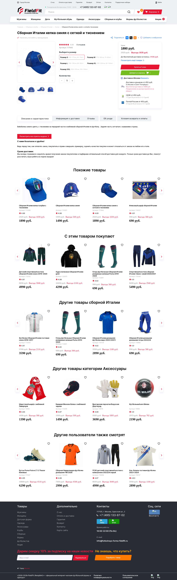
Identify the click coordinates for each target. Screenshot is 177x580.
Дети (47, 19)
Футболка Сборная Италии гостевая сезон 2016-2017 (34, 339)
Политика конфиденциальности (102, 576)
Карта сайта (62, 530)
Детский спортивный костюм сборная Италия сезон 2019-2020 (33, 273)
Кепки (57, 27)
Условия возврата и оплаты (134, 118)
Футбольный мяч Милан (139, 404)
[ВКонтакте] (127, 37)
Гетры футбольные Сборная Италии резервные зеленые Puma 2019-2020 (107, 274)
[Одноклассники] (135, 37)
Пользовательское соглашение (130, 576)
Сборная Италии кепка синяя (68, 206)
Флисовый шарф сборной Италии (143, 206)
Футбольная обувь (63, 19)
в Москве (136, 78)
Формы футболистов (136, 19)
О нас (53, 2)
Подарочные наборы (122, 2)
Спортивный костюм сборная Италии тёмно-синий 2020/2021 (142, 273)
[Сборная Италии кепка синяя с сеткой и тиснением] (36, 62)
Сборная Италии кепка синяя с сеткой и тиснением (105, 207)
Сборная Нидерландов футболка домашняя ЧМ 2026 (69, 471)
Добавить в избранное (152, 38)
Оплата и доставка (65, 2)
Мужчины (21, 19)
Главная (20, 27)
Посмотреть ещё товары (131, 60)
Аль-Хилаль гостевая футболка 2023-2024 (142, 471)
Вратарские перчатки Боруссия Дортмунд (105, 405)
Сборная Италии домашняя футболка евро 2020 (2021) (104, 339)
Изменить (145, 78)
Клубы (20, 530)
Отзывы (91, 118)
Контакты (108, 2)
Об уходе (108, 118)
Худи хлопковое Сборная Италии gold (69, 273)
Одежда (80, 19)
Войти (159, 2)
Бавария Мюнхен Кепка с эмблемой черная (70, 405)
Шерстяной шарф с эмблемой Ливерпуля (31, 405)
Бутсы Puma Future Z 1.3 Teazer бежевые (32, 471)
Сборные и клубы (113, 19)
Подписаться (80, 558)
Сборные (21, 534)
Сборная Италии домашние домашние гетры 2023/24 (140, 339)
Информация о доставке (68, 118)
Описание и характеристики (35, 118)
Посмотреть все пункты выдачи (33, 136)
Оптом (98, 2)
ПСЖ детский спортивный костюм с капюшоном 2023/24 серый (107, 471)
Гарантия (79, 2)
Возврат (89, 2)
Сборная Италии (46, 27)
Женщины (36, 19)
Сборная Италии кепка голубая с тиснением (32, 207)
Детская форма (24, 519)
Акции (158, 19)
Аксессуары (94, 19)
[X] (131, 37)
